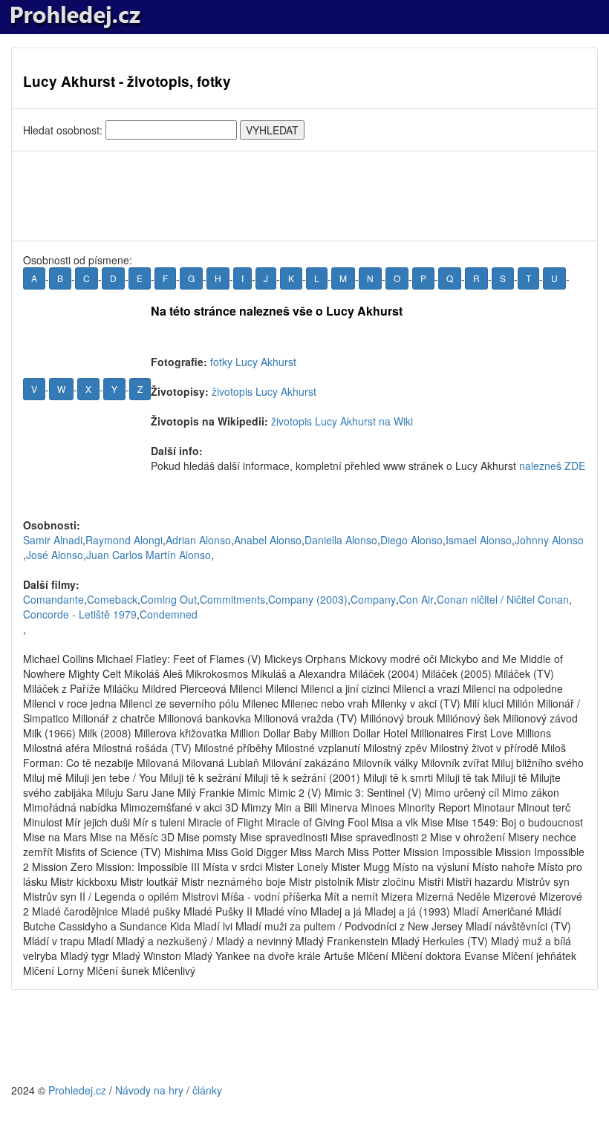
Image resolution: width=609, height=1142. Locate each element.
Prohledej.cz (77, 1090)
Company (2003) (308, 599)
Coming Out (168, 599)
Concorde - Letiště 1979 (80, 614)
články (207, 1090)
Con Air (416, 599)
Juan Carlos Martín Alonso (148, 554)
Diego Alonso (411, 539)
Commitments (232, 599)
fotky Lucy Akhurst (253, 361)
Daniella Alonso (340, 539)
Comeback (112, 599)
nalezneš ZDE (552, 465)
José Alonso (54, 554)
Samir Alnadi (52, 539)
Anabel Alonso (268, 539)
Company (373, 599)
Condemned (169, 614)
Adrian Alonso (198, 539)
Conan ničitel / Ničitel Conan (503, 599)
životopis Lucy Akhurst (264, 391)
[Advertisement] (304, 196)
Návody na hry (149, 1090)
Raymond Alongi (124, 539)
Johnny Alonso (549, 539)
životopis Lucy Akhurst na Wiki (342, 421)
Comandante (53, 599)
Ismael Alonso (479, 539)
